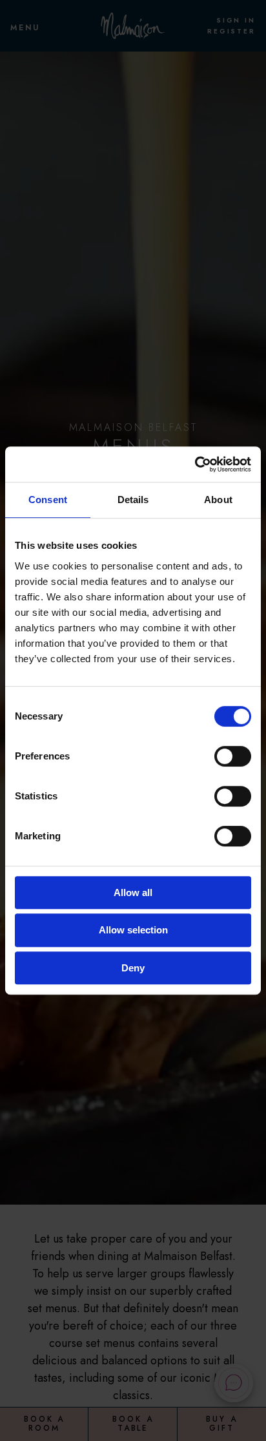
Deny (133, 967)
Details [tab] (133, 499)
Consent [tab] (47, 499)
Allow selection (133, 929)
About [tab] (218, 499)
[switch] (232, 756)
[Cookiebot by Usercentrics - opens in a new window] (194, 464)
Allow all (133, 892)
